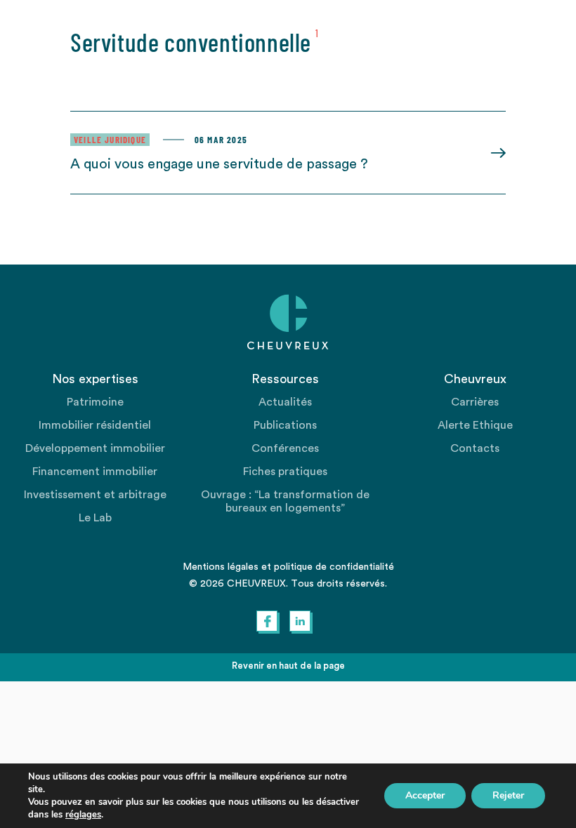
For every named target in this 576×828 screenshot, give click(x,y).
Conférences (285, 448)
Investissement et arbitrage (95, 494)
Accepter (425, 795)
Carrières (475, 402)
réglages (83, 814)
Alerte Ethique (475, 425)
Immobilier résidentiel (95, 425)
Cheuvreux (288, 322)
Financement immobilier (94, 471)
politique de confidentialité (334, 567)
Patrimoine (95, 402)
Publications (285, 425)
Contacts (474, 448)
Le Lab (95, 517)
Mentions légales (220, 567)
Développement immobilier (95, 448)
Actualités (285, 402)
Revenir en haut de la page (288, 665)
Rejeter (508, 795)
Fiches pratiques (285, 471)
